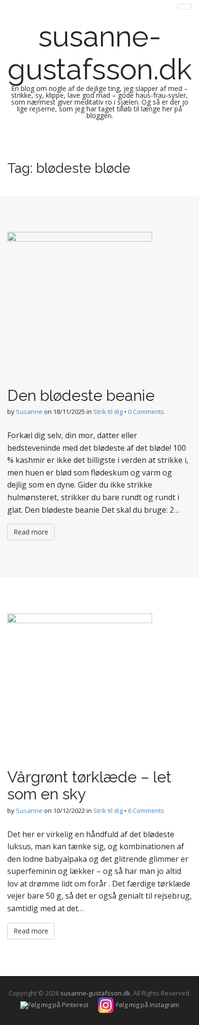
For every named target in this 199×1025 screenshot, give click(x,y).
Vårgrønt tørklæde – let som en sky (89, 785)
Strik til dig (108, 411)
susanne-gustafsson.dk (100, 52)
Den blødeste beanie (81, 395)
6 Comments (146, 810)
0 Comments (146, 411)
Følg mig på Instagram (147, 1004)
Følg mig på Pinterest (58, 1004)
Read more (31, 531)
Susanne (29, 411)
